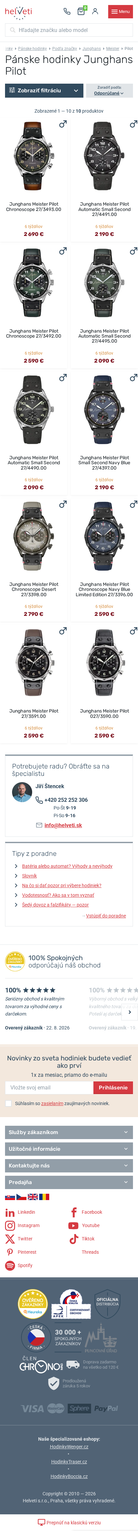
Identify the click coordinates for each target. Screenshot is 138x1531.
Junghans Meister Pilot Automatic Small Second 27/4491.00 (104, 209)
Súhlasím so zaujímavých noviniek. (62, 1103)
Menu (124, 11)
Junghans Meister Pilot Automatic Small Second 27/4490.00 (34, 463)
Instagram (28, 1225)
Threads (90, 1252)
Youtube (90, 1225)
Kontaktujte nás (29, 1165)
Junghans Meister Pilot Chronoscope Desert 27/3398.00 (33, 590)
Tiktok (87, 1238)
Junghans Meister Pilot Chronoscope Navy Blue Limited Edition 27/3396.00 (104, 590)
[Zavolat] (67, 11)
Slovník (29, 875)
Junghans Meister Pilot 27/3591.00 (33, 713)
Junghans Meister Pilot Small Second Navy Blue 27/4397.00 (104, 463)
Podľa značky (64, 48)
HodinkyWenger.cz (69, 1446)
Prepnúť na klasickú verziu (73, 1522)
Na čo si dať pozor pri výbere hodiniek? (61, 885)
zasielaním (52, 1103)
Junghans (91, 48)
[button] (44, 91)
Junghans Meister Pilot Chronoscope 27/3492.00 (33, 333)
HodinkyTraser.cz (69, 1461)
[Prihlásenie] (95, 11)
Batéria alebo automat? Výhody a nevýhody (67, 866)
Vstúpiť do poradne (104, 915)
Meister (112, 48)
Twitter (24, 1238)
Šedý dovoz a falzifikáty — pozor (55, 904)
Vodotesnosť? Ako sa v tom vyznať (58, 895)
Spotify (24, 1265)
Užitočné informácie (34, 1149)
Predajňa (20, 1182)
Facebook (91, 1212)
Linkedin (26, 1212)
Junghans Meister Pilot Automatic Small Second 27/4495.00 (104, 336)
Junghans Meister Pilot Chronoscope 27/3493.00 (33, 206)
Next (129, 1012)
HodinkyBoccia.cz (69, 1476)
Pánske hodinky (32, 48)
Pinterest (27, 1252)
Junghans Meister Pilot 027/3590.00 (104, 713)
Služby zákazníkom (33, 1132)
